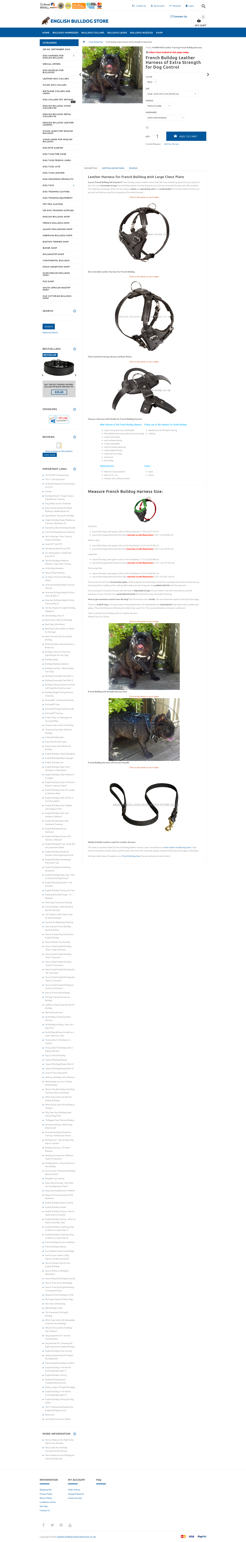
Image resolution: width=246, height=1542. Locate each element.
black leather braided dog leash (177, 847)
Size (147, 88)
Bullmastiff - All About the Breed (59, 700)
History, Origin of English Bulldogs (60, 1387)
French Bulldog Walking (55, 1246)
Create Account (75, 1498)
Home (84, 42)
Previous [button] (42, 375)
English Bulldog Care (54, 762)
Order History (74, 1489)
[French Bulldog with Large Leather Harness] (144, 656)
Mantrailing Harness (54, 1012)
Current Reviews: (153, 143)
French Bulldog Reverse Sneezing (60, 531)
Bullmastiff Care (52, 704)
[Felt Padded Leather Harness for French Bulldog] (144, 234)
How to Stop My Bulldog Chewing (60, 1278)
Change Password (76, 1493)
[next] (208, 74)
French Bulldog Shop (96, 42)
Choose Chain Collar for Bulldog (59, 725)
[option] (59, 375)
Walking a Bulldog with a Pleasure (60, 1077)
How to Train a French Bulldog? (58, 1282)
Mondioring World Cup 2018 (57, 548)
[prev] (80, 74)
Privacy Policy (46, 1493)
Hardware (151, 112)
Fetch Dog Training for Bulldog (58, 902)
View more (49, 455)
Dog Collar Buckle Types (56, 741)
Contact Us (180, 16)
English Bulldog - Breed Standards (60, 753)
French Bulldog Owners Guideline (60, 1242)
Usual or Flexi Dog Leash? (56, 1072)
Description (90, 168)
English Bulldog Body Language (59, 757)
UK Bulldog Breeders (54, 568)
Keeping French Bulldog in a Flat (59, 1294)
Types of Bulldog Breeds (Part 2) (59, 1064)
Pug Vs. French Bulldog (55, 1055)
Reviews (133, 168)
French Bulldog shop (131, 856)
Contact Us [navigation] (141, 5)
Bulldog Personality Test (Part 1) (59, 675)
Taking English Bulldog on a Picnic (60, 1362)
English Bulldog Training (55, 1375)
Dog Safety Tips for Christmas (58, 503)
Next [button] (75, 375)
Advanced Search (50, 332)
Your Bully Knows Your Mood (57, 1419)
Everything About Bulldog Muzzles (60, 527)
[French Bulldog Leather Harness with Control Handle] (144, 729)
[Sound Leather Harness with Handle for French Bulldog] (144, 390)
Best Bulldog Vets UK (54, 615)
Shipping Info (46, 1489)
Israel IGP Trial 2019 (53, 544)
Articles (48, 491)
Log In (191, 5)
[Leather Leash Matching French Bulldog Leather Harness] (144, 804)
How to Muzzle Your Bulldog (57, 941)
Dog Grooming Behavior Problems (60, 1190)
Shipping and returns (113, 168)
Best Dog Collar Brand (55, 624)
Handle (149, 100)
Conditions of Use (48, 1502)
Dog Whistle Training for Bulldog (59, 515)
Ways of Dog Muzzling (54, 572)
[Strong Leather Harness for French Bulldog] (144, 316)
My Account (159, 5)
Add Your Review (171, 143)
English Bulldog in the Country (58, 1350)
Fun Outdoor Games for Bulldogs (59, 1250)
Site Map (44, 1506)
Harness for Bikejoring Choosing (59, 922)
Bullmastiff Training (53, 713)
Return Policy (46, 1498)
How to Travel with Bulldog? (57, 992)
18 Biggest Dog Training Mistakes (59, 1120)
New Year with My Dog (55, 1303)
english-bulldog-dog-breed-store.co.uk (76, 1536)
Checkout (176, 5)
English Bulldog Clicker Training (59, 1202)
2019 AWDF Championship (57, 474)
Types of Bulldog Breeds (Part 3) (59, 1068)
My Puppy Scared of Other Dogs (59, 1299)
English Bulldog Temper (55, 1207)
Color (149, 76)
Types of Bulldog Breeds (56, 1059)
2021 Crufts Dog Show (55, 479)
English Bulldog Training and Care (60, 890)
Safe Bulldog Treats (53, 1307)
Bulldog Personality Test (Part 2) (59, 680)
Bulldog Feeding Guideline (56, 663)
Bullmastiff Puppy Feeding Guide (59, 708)
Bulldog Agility (51, 659)
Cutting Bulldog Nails (54, 737)
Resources (49, 1414)
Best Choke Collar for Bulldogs (58, 619)
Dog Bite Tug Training (54, 1178)
